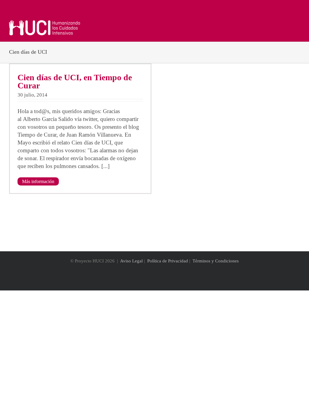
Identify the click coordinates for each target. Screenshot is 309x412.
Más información (38, 181)
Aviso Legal (131, 260)
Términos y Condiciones (216, 260)
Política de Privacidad (167, 260)
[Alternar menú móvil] (297, 23)
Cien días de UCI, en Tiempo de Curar (75, 81)
